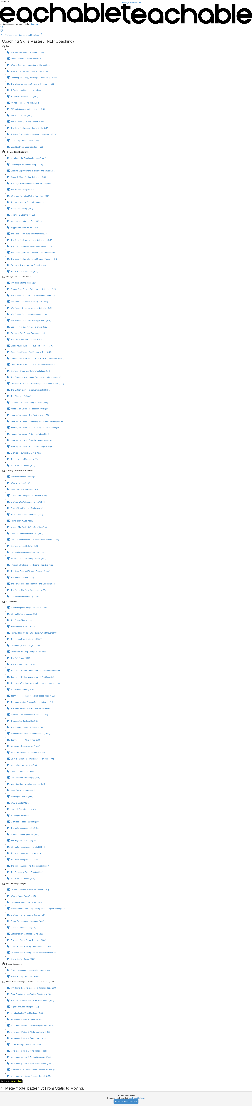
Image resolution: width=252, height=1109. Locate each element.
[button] (1, 27)
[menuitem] (1, 31)
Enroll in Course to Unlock (126, 1101)
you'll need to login (136, 1098)
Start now (34, 24)
